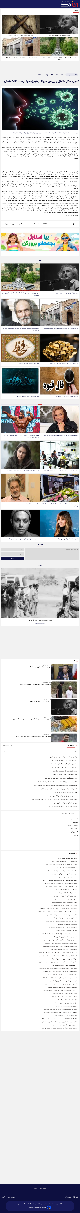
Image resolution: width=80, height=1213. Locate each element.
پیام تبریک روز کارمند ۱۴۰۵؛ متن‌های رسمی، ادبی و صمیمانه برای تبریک (59, 471)
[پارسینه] (68, 4)
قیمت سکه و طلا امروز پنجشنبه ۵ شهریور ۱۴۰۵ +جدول (63, 364)
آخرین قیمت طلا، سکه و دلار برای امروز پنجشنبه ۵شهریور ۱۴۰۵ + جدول (32, 719)
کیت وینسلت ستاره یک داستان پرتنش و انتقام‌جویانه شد (63, 927)
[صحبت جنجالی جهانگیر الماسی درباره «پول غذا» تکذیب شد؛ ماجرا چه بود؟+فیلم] (20, 312)
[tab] (43, 623)
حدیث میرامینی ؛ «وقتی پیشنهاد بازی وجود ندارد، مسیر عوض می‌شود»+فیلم (55, 785)
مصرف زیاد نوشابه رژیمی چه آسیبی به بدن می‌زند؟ (64, 997)
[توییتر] (3, 224)
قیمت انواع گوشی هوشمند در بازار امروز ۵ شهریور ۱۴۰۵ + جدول (61, 887)
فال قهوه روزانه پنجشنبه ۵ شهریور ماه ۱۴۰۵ (66, 397)
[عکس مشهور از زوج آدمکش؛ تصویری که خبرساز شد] (21, 24)
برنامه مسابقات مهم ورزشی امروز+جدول (67, 924)
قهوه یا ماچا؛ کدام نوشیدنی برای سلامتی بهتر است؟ (64, 937)
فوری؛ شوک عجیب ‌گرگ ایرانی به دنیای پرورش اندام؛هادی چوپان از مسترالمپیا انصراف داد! (21, 436)
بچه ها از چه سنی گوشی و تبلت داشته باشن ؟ (64, 768)
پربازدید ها (71, 745)
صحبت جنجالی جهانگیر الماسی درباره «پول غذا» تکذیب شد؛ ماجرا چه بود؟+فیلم (21, 329)
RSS (35, 1188)
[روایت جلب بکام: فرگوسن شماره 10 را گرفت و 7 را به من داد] (64, 689)
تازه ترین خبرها (74, 832)
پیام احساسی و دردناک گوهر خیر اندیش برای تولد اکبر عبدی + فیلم (61, 435)
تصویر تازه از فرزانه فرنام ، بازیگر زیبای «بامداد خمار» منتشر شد (22, 471)
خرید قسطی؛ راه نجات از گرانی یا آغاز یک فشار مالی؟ (64, 965)
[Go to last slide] (3, 589)
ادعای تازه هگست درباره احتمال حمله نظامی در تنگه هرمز (61, 778)
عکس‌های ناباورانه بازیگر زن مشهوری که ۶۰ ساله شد (64, 539)
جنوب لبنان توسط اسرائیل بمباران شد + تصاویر (65, 893)
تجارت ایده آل (74, 829)
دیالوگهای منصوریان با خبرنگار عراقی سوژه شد (66, 868)
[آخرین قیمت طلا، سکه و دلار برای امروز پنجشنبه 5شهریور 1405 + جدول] (64, 724)
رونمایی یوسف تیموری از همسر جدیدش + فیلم (63, 757)
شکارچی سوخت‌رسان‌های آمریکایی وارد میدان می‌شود (64, 905)
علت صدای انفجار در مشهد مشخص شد (67, 877)
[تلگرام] (6, 224)
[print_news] (13, 224)
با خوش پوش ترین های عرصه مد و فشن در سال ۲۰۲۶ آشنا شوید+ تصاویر (40, 620)
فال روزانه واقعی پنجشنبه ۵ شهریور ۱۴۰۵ (28, 397)
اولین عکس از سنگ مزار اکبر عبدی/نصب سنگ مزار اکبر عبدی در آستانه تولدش (60, 505)
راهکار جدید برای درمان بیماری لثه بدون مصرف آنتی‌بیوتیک (62, 975)
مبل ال (76, 835)
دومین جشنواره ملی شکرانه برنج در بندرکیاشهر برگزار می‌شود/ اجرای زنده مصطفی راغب (56, 934)
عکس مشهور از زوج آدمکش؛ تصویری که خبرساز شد (20, 35)
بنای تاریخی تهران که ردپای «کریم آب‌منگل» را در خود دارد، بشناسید (20, 58)
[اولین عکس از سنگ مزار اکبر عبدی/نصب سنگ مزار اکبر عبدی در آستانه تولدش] (59, 488)
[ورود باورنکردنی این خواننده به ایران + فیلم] (59, 24)
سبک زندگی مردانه (73, 826)
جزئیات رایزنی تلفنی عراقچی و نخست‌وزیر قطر (65, 896)
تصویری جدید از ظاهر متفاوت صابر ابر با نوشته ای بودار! (24, 539)
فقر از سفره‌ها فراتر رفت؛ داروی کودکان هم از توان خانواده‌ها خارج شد (60, 946)
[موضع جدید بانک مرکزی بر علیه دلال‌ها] (64, 672)
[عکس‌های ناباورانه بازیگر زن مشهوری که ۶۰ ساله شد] (59, 523)
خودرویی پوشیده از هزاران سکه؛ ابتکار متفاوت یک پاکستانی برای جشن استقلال (59, 59)
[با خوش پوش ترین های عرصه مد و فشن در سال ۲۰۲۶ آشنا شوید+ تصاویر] (40, 593)
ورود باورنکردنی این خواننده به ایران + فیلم (59, 35)
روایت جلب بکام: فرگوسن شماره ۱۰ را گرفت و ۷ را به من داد (35, 684)
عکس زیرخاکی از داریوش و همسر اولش (28, 504)
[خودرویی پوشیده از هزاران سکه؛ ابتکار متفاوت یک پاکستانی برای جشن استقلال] (59, 46)
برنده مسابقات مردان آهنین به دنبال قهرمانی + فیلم (64, 861)
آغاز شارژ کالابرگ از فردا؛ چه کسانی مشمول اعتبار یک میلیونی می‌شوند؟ (59, 1019)
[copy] (73, 224)
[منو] (4, 4)
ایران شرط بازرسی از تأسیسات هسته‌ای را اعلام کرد (62, 807)
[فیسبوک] (10, 224)
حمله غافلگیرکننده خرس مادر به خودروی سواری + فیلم (64, 949)
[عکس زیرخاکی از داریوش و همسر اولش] (20, 488)
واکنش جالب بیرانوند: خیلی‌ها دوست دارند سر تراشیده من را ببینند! (33, 736)
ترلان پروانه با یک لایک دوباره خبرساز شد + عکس (63, 764)
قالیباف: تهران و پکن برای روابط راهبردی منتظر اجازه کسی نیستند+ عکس (59, 1022)
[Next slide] (76, 589)
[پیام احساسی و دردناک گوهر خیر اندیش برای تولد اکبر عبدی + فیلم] (59, 419)
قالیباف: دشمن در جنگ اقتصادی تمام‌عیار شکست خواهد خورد (61, 915)
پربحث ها (6, 745)
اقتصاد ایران (74, 819)
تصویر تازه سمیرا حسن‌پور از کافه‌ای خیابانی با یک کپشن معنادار (59, 789)
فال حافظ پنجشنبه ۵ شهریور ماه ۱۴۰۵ (29, 364)
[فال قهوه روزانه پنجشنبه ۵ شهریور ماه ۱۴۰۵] (59, 381)
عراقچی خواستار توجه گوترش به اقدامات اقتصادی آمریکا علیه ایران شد (59, 1028)
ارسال (12, 558)
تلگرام (69, 1197)
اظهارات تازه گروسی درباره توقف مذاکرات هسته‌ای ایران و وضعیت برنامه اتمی (58, 956)
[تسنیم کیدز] (40, 242)
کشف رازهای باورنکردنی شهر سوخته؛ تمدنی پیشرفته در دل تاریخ (61, 984)
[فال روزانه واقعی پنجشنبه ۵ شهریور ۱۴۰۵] (20, 381)
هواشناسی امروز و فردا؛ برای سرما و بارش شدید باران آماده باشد (61, 959)
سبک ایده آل (74, 822)
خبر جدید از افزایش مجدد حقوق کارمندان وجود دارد (64, 874)
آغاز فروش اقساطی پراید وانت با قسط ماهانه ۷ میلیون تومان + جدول (57, 782)
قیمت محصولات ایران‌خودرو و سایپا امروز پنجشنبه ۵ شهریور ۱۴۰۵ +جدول (58, 978)
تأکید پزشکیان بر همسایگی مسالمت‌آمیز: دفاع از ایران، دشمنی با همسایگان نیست (57, 962)
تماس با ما (43, 1188)
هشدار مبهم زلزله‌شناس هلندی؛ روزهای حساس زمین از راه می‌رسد (61, 943)
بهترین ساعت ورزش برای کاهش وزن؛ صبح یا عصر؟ (64, 994)
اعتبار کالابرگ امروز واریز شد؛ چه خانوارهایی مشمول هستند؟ (62, 987)
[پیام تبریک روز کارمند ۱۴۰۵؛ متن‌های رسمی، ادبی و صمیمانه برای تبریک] (59, 455)
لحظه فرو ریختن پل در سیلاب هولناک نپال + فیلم (63, 796)
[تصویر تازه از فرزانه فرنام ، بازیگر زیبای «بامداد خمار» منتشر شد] (20, 455)
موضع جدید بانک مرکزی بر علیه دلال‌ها (40, 667)
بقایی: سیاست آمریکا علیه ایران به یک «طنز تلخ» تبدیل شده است (60, 1009)
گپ (77, 1197)
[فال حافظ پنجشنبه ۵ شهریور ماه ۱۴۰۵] (20, 348)
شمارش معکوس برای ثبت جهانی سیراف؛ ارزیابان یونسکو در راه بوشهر (60, 972)
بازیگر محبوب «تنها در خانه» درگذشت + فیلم (64, 760)
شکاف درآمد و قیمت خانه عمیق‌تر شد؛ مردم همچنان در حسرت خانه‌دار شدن (58, 968)
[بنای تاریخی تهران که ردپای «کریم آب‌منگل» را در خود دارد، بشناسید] (21, 46)
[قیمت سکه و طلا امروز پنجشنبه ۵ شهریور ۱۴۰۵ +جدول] (59, 348)
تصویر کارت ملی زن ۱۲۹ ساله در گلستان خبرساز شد (64, 902)
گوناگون (76, 11)
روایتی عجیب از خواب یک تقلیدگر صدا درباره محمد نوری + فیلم (61, 865)
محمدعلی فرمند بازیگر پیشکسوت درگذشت (65, 771)
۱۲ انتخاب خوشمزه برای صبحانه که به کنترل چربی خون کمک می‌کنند (60, 990)
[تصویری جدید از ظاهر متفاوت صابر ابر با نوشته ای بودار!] (20, 523)
